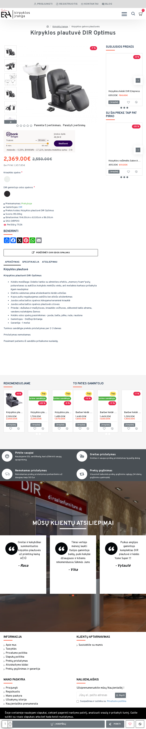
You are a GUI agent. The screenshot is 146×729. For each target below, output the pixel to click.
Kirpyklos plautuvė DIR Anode (63, 412)
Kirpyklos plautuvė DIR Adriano (14, 412)
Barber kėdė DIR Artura (84, 412)
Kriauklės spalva (12, 172)
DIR (20, 207)
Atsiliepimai (49, 262)
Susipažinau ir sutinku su (103, 701)
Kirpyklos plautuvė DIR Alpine (39, 412)
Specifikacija (30, 262)
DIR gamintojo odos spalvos (18, 187)
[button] (10, 46)
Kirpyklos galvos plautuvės (86, 26)
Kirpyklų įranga (60, 26)
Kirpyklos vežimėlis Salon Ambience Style (124, 160)
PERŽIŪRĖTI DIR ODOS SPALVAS (53, 252)
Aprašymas (12, 262)
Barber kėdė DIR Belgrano (108, 412)
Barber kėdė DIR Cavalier (132, 412)
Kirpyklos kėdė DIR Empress (124, 91)
